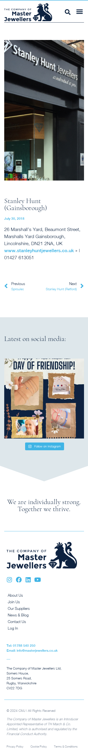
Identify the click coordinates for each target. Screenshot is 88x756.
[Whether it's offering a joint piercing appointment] (44, 399)
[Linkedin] (28, 580)
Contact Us (17, 621)
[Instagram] (9, 580)
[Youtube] (38, 580)
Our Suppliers (19, 608)
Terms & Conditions (66, 746)
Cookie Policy (39, 746)
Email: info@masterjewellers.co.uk (32, 650)
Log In (13, 628)
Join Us (14, 602)
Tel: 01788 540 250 (21, 645)
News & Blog (18, 615)
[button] (79, 12)
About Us (15, 595)
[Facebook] (19, 580)
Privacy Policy (15, 746)
